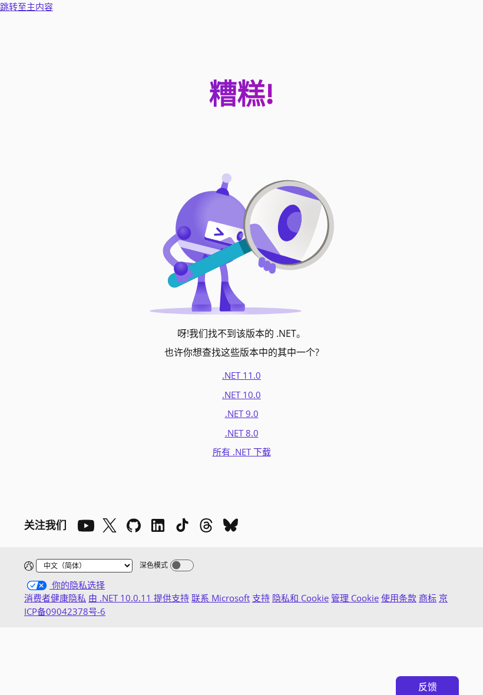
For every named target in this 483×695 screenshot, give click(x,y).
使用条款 (398, 598)
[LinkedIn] (158, 525)
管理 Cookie (355, 598)
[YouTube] (85, 525)
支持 (261, 598)
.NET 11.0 (241, 375)
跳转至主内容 (26, 6)
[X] (110, 525)
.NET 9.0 (242, 413)
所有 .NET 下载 (242, 452)
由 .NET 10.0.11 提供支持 (138, 598)
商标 (427, 598)
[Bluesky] (230, 525)
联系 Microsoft (220, 598)
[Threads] (206, 525)
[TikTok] (182, 525)
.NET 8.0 (242, 433)
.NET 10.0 (241, 395)
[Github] (134, 525)
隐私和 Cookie (300, 598)
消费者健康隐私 (55, 598)
